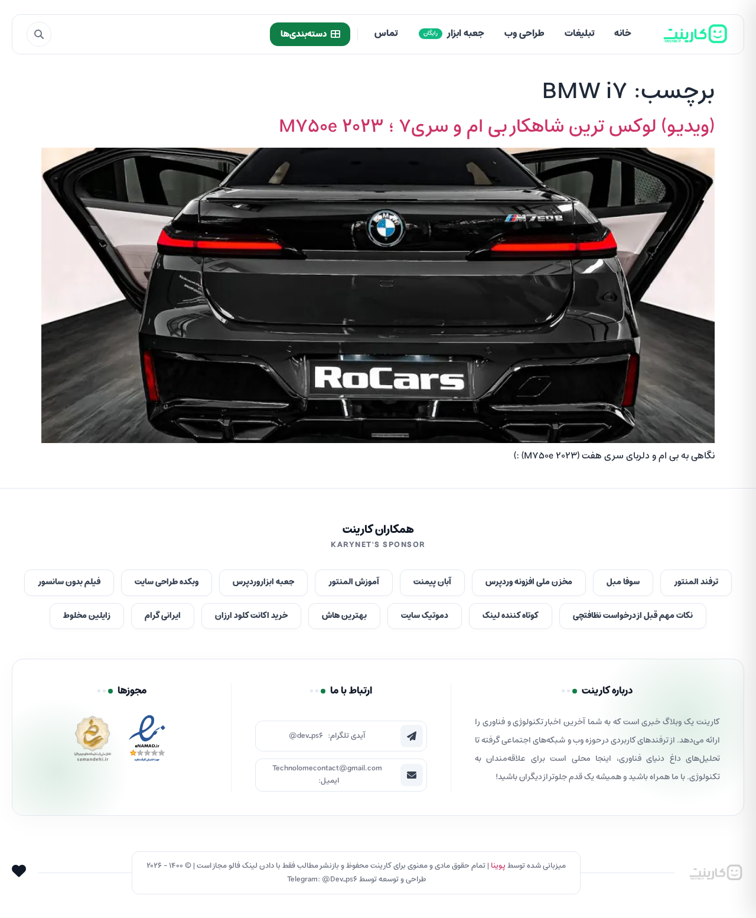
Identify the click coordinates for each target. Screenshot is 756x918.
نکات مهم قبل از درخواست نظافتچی (633, 615)
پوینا (498, 866)
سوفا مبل (623, 582)
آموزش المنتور (353, 582)
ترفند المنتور (696, 582)
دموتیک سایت (424, 615)
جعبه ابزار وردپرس (263, 582)
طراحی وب (524, 33)
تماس (385, 33)
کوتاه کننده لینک (511, 615)
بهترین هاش (344, 615)
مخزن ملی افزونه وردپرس (528, 582)
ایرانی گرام (163, 615)
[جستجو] (39, 34)
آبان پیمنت (432, 582)
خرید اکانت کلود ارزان (251, 615)
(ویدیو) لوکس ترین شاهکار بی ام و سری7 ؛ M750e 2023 (497, 127)
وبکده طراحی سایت (166, 582)
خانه (622, 33)
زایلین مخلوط (86, 615)
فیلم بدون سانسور (69, 582)
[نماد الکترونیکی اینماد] (147, 742)
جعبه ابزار (453, 33)
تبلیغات (579, 33)
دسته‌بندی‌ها (304, 34)
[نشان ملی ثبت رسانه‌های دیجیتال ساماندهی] (92, 742)
